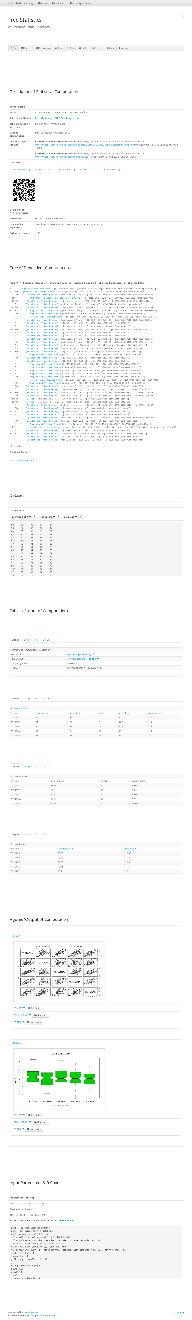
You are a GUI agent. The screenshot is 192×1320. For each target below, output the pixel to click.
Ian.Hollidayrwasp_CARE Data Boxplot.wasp (57, 118)
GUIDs (46, 639)
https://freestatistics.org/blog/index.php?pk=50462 (61, 156)
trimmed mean (65, 848)
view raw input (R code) (79, 654)
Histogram (46, 516)
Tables (84, 47)
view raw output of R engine (81, 658)
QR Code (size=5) (88, 169)
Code (112, 47)
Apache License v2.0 (44, 1315)
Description (45, 47)
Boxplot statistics (19, 708)
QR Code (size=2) (21, 169)
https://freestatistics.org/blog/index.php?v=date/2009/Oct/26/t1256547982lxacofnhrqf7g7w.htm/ (86, 144)
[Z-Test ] (31, 399)
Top (15, 47)
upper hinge (124, 712)
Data (71, 47)
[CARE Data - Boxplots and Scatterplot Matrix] (55, 298)
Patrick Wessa (30, 1312)
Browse (44, 3)
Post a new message (22, 461)
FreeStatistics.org (20, 3)
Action (124, 47)
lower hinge (76, 712)
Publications (60, 3)
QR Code (35, 1007)
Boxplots (69, 516)
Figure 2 (16, 1042)
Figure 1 (16, 935)
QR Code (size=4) (66, 169)
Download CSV (20, 516)
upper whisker (155, 712)
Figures (98, 47)
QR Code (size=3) (43, 169)
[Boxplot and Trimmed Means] (36, 288)
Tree (60, 47)
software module (64, 1220)
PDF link (17, 1022)
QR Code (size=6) (111, 169)
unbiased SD (131, 848)
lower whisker (43, 712)
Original (15, 639)
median (102, 712)
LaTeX (27, 639)
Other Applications (82, 3)
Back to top (178, 1312)
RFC (36, 639)
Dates (27, 47)
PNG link (17, 1007)
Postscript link (20, 1014)
